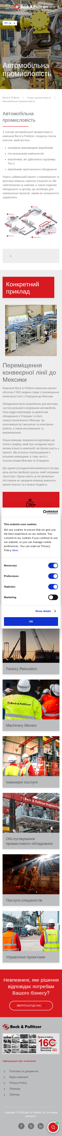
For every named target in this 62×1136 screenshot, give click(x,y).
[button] (31, 330)
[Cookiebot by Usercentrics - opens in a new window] (43, 512)
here (15, 550)
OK (31, 621)
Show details (43, 611)
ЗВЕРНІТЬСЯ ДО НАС (29, 1005)
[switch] (53, 576)
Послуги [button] (53, 6)
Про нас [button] (7, 7)
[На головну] (31, 7)
